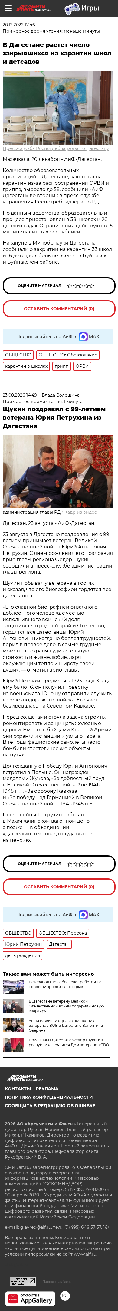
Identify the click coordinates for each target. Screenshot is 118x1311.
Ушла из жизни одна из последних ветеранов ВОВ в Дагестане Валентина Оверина (66, 1025)
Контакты (18, 1088)
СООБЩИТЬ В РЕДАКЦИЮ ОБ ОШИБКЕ (50, 1105)
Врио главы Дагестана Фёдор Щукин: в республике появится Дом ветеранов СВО (69, 1042)
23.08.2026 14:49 (20, 395)
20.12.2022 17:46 (19, 25)
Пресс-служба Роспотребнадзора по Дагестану (56, 148)
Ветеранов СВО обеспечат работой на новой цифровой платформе (65, 984)
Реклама (47, 1088)
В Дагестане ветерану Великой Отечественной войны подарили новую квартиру (66, 1006)
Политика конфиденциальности (49, 1097)
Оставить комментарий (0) (59, 308)
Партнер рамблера (57, 1281)
